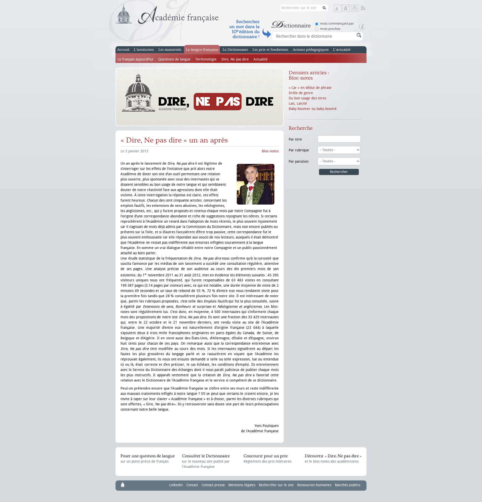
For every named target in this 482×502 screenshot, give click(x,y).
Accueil (123, 49)
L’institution (144, 49)
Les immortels (169, 49)
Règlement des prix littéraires (267, 459)
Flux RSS (366, 8)
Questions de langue (174, 59)
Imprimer (354, 8)
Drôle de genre (301, 93)
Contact (192, 485)
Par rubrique (299, 150)
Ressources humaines (314, 485)
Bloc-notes (270, 151)
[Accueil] (167, 14)
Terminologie (206, 59)
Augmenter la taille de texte (349, 8)
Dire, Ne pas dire (235, 59)
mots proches (330, 29)
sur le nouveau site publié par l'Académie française (206, 461)
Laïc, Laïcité (298, 103)
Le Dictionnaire (235, 49)
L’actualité (341, 49)
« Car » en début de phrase (310, 88)
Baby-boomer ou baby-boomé (313, 109)
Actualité (261, 59)
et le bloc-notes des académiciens (333, 459)
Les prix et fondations (270, 49)
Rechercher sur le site (276, 485)
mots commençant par (337, 23)
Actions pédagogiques (311, 49)
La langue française (202, 49)
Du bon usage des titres (307, 98)
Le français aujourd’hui (135, 59)
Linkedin (176, 485)
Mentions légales (241, 485)
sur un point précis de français (147, 459)
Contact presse (213, 485)
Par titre (295, 139)
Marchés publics (347, 485)
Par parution (299, 161)
